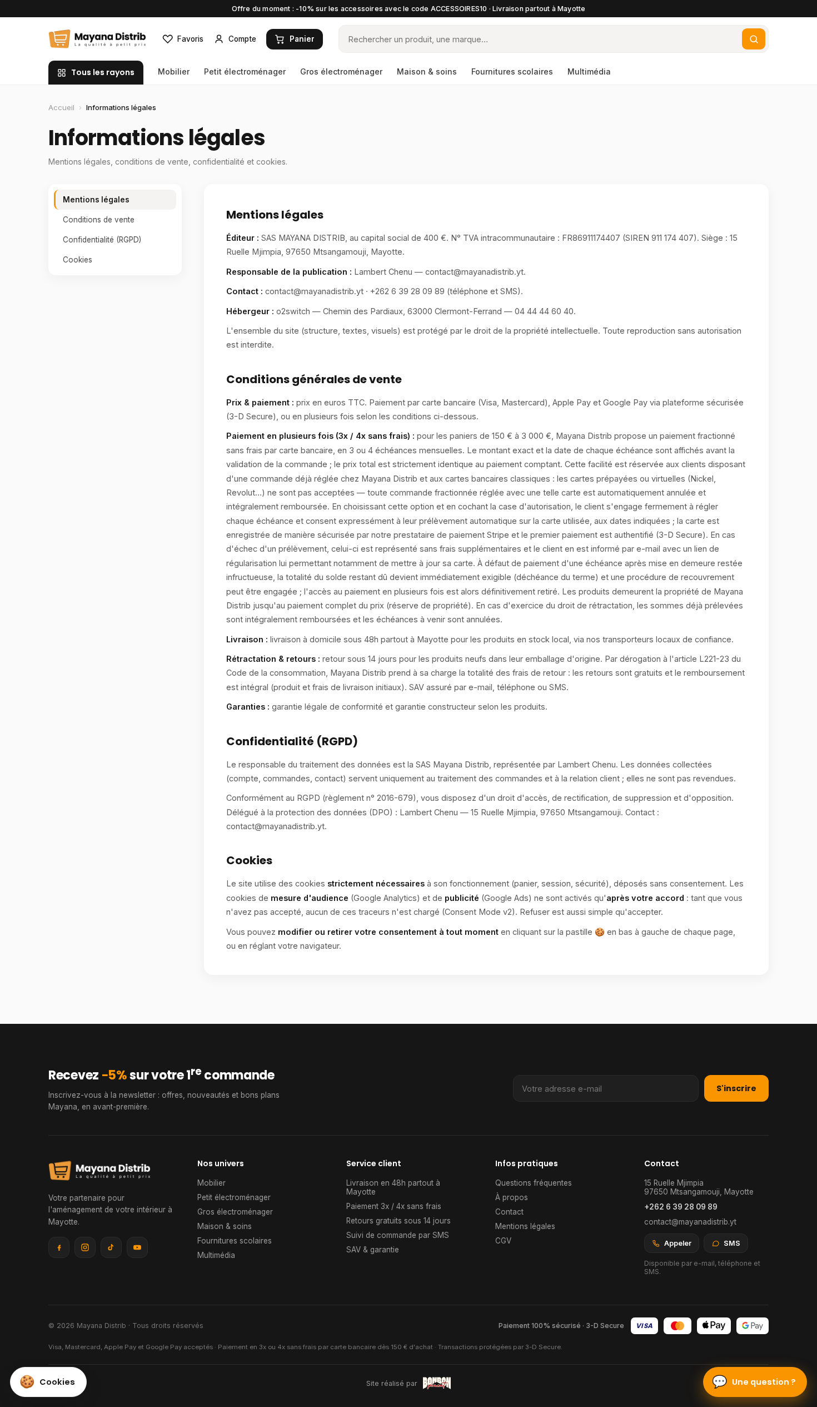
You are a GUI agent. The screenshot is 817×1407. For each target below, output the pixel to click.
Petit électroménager (245, 71)
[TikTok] (111, 1247)
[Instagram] (85, 1247)
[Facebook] (58, 1247)
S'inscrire (736, 1088)
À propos (511, 1197)
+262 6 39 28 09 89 (681, 1206)
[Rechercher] (753, 38)
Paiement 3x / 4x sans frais (393, 1206)
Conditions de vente (98, 219)
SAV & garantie (372, 1249)
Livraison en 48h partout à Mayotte (393, 1187)
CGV (503, 1240)
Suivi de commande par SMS (397, 1235)
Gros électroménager (341, 71)
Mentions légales (96, 199)
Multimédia (589, 71)
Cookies (77, 259)
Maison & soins (427, 71)
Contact (509, 1211)
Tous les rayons (102, 72)
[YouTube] (137, 1247)
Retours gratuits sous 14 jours (398, 1220)
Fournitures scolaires (512, 71)
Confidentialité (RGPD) (102, 239)
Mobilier (174, 71)
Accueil (61, 107)
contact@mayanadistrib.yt (690, 1221)
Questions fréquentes (533, 1182)
